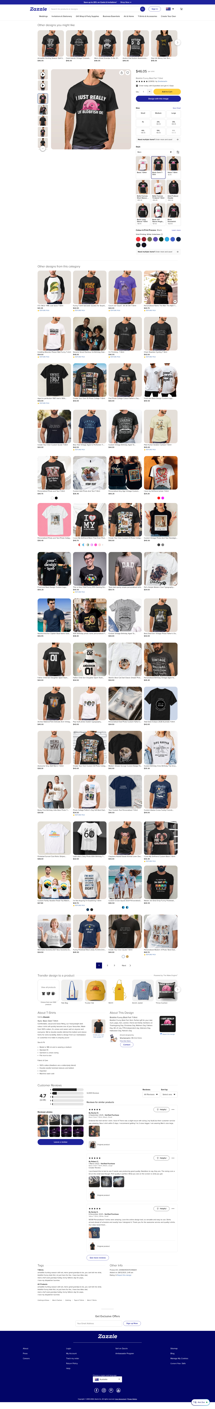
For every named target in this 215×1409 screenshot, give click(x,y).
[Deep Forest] (161, 239)
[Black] (144, 245)
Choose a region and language (105, 1375)
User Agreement (120, 1399)
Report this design (167, 1034)
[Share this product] (121, 72)
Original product (103, 1145)
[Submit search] (142, 9)
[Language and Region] (170, 8)
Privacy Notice (132, 1399)
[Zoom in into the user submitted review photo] (43, 1120)
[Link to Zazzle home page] (39, 8)
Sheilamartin (162, 81)
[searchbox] (97, 9)
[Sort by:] (178, 152)
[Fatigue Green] (149, 239)
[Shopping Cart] (181, 9)
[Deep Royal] (172, 239)
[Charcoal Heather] (138, 245)
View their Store (125, 1041)
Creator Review (95, 1168)
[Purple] (155, 239)
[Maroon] (144, 239)
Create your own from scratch (98, 1036)
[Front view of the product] (91, 109)
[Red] (138, 239)
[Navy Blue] (178, 239)
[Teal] (167, 239)
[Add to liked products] (127, 72)
